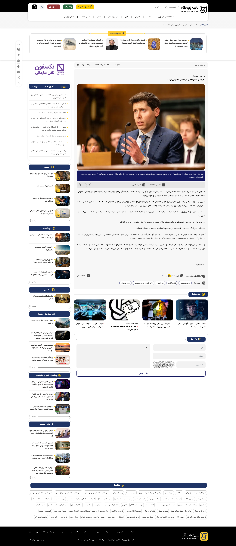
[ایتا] (18, 66)
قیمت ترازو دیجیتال (104, 499)
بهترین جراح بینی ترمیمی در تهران (93, 517)
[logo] (194, 9)
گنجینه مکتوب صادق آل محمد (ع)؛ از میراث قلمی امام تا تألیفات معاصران (132, 42)
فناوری (195, 65)
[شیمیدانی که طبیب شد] (62, 188)
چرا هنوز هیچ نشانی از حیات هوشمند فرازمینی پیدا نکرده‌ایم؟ (42, 273)
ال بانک (121, 517)
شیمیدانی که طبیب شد (45, 186)
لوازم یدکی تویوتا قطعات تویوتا (181, 511)
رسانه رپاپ (165, 499)
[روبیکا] (18, 72)
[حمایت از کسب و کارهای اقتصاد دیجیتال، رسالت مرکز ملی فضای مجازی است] (62, 396)
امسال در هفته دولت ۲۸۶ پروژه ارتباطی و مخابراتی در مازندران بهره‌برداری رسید (48, 105)
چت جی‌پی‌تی (125, 283)
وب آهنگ (179, 492)
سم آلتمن (160, 283)
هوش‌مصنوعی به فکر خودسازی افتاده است (51, 136)
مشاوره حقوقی (163, 511)
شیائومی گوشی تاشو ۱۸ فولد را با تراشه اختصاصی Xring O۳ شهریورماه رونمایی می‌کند (42, 335)
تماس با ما (119, 531)
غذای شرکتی (64, 505)
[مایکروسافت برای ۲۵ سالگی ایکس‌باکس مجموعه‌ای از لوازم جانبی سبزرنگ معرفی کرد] (62, 470)
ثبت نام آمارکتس (117, 511)
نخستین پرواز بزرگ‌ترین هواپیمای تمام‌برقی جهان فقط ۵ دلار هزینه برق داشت (42, 348)
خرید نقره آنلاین (139, 499)
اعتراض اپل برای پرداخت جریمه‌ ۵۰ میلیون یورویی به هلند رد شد (157, 325)
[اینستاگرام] (18, 49)
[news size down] (91, 185)
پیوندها (96, 531)
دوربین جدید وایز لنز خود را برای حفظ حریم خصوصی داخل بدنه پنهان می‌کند (42, 446)
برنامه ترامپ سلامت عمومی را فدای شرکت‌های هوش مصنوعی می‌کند (48, 152)
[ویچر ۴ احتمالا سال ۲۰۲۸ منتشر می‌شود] (62, 323)
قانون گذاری (172, 283)
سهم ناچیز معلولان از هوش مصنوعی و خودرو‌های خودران (90, 325)
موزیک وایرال (201, 499)
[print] (78, 65)
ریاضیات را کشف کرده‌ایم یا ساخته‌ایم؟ (44, 248)
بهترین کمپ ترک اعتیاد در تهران (150, 492)
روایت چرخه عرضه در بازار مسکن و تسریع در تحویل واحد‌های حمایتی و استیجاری (49, 43)
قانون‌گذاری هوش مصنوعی (143, 283)
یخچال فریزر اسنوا (60, 511)
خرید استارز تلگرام (136, 505)
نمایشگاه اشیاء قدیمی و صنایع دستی (43, 297)
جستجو (85, 531)
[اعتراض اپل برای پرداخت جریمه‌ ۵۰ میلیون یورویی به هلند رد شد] (157, 309)
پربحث (35, 86)
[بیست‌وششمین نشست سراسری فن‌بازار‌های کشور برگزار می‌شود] (62, 458)
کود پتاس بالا (176, 499)
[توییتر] (18, 77)
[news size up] (79, 185)
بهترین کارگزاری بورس (133, 511)
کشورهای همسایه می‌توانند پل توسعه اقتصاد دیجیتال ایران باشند (41, 407)
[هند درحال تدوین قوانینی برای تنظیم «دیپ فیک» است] (192, 309)
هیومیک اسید (131, 492)
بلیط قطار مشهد (147, 517)
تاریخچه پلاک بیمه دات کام (196, 517)
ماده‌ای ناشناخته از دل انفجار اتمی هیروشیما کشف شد (41, 236)
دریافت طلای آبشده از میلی (187, 505)
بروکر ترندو (47, 499)
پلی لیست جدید (59, 499)
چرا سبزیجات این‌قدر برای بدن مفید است (52, 112)
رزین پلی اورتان (118, 492)
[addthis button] (143, 184)
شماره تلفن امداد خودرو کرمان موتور (97, 492)
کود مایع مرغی (153, 499)
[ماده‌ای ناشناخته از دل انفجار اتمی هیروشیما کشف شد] (62, 237)
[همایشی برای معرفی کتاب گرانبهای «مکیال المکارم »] (62, 213)
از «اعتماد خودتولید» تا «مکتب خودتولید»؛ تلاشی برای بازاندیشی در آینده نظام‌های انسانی (91, 43)
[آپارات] (18, 61)
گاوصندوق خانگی (45, 511)
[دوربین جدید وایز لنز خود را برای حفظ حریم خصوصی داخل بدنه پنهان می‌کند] (62, 445)
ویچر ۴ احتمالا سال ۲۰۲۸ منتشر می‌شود (42, 321)
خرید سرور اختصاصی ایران (165, 517)
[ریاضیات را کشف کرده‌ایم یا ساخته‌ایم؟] (62, 250)
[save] (83, 65)
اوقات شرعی (40, 531)
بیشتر (34, 220)
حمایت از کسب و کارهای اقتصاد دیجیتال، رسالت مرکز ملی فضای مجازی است (42, 397)
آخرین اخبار (49, 86)
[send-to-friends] (88, 65)
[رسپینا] (49, 69)
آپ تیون (203, 505)
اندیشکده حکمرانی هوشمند (85, 499)
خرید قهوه (64, 517)
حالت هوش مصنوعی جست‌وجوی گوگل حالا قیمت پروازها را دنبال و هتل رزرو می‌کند (169, 24)
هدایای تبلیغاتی (76, 505)
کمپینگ (87, 505)
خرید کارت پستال (200, 511)
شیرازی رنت (97, 505)
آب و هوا (53, 531)
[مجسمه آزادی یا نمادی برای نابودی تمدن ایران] (62, 176)
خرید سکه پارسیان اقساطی (166, 505)
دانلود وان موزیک (41, 517)
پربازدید (63, 86)
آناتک (201, 65)
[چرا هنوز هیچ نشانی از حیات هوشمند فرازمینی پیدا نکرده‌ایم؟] (62, 274)
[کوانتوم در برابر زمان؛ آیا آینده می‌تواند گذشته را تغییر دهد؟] (62, 262)
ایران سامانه (31, 540)
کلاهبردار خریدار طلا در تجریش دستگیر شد (42, 199)
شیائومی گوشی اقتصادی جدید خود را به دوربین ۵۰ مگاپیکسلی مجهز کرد (41, 433)
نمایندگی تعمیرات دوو (111, 505)
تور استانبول (52, 505)
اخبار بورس (53, 517)
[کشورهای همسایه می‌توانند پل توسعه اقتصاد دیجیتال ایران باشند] (62, 409)
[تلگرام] (18, 55)
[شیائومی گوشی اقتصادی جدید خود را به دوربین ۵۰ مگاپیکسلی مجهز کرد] (62, 433)
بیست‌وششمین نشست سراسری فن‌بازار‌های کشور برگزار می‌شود (42, 456)
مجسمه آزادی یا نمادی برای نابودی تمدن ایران (41, 175)
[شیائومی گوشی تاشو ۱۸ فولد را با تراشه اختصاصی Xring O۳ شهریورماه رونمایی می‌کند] (62, 335)
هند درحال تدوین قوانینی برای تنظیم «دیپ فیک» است (192, 325)
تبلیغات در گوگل (149, 511)
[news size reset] (85, 185)
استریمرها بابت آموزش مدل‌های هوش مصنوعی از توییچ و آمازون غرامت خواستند (42, 384)
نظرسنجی (74, 531)
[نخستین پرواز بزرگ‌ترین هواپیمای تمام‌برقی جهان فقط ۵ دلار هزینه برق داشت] (62, 347)
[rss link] (19, 82)
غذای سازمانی (40, 505)
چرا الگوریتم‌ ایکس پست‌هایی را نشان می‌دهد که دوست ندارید (42, 358)
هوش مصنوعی (185, 283)
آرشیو (64, 531)
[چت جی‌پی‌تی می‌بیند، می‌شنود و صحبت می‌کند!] (124, 309)
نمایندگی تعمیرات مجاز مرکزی (195, 492)
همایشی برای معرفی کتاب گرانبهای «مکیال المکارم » (41, 212)
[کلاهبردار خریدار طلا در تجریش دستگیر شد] (62, 201)
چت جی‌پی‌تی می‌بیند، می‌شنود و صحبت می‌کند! (124, 328)
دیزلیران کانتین (189, 499)
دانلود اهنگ (36, 499)
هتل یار (124, 505)
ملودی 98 (180, 517)
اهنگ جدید (74, 517)
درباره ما (131, 531)
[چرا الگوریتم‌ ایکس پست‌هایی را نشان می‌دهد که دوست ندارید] (62, 360)
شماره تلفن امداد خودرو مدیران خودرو (68, 492)
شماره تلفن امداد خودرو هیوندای (41, 492)
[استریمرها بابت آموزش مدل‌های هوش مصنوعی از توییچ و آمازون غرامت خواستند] (62, 384)
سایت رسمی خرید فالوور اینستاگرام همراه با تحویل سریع (88, 511)
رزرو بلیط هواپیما (133, 517)
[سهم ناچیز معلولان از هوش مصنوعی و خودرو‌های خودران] (90, 309)
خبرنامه (107, 531)
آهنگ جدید (150, 505)
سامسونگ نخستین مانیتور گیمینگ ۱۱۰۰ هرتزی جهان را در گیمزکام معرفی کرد (48, 120)
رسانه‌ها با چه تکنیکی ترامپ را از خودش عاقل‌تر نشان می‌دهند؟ (48, 143)
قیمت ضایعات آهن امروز (122, 499)
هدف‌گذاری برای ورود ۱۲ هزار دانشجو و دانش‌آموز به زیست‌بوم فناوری (48, 96)
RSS (29, 531)
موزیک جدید (168, 492)
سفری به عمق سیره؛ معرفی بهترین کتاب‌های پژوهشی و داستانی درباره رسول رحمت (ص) (176, 43)
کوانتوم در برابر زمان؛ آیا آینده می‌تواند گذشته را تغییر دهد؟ (43, 261)
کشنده (70, 499)
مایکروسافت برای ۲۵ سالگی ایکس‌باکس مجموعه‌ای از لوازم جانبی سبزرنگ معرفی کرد (42, 470)
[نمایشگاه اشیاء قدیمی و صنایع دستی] (62, 298)
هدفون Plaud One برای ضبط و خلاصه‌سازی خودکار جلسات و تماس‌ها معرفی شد (48, 128)
